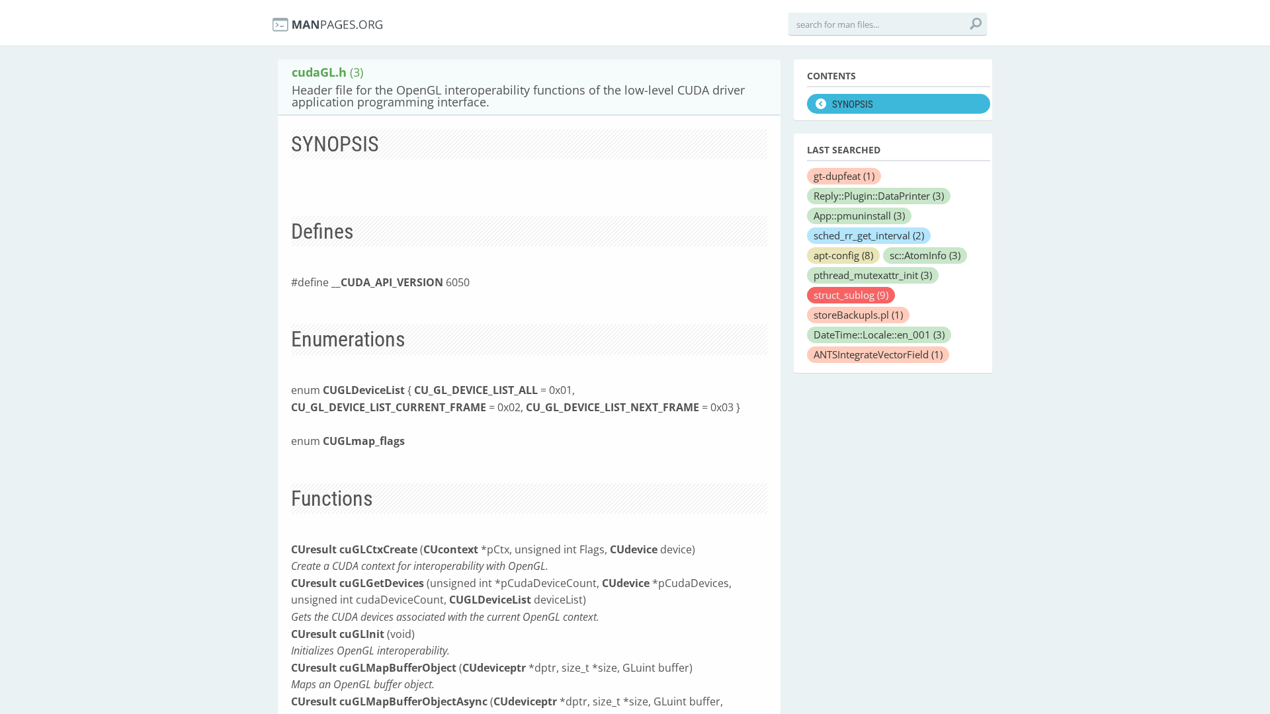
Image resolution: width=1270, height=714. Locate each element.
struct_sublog (851, 294)
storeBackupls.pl (858, 314)
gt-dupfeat (844, 175)
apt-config (843, 255)
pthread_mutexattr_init (873, 275)
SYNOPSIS (852, 104)
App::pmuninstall (859, 215)
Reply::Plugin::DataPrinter (879, 195)
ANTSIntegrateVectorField (878, 354)
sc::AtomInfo (925, 255)
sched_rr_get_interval (869, 235)
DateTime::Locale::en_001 (879, 334)
